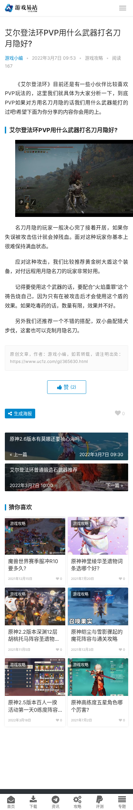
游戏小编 (14, 58)
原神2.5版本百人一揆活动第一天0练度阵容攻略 (33, 706)
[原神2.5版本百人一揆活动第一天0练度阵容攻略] (35, 677)
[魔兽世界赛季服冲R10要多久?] (35, 536)
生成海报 (22, 413)
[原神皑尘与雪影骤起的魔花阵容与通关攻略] (98, 606)
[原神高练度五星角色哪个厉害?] (98, 677)
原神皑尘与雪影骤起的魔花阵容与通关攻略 (97, 635)
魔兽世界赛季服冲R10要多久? (33, 564)
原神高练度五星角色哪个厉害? (97, 706)
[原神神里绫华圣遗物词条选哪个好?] (98, 536)
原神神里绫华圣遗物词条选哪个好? (97, 564)
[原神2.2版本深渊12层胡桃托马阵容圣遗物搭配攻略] (35, 606)
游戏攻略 (94, 58)
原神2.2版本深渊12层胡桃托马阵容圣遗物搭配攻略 (34, 636)
